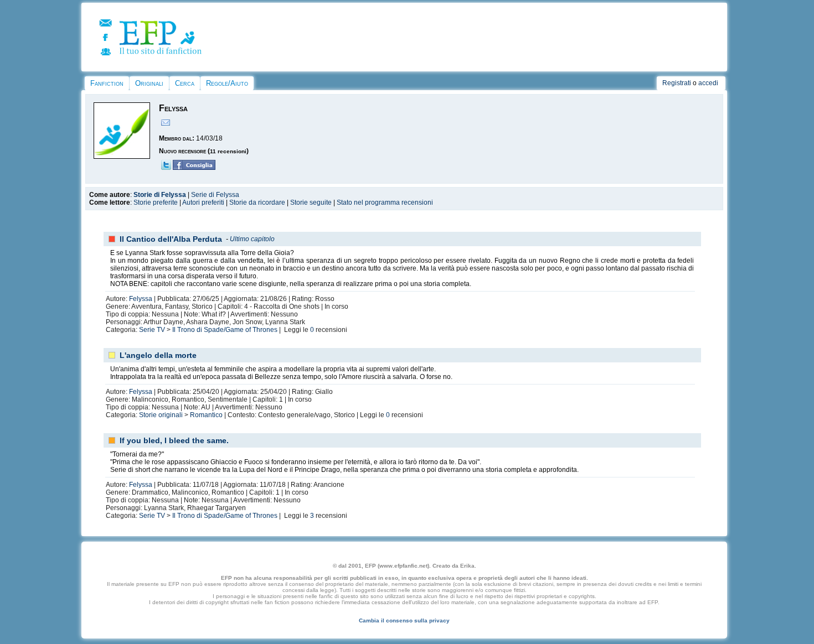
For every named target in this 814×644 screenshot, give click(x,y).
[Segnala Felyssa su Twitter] (166, 168)
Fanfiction (106, 83)
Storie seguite (311, 202)
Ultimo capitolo (252, 239)
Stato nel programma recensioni (385, 202)
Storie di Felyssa (159, 195)
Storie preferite (155, 202)
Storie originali (161, 415)
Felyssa (140, 299)
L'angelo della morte (158, 355)
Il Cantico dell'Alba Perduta (171, 239)
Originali (149, 83)
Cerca (184, 83)
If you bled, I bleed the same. (174, 440)
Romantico (206, 415)
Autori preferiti (203, 202)
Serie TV (152, 330)
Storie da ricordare (257, 202)
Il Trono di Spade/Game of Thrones (224, 330)
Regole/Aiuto (227, 83)
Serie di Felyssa (215, 195)
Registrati (676, 83)
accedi (708, 83)
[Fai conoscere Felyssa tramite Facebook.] (194, 168)
